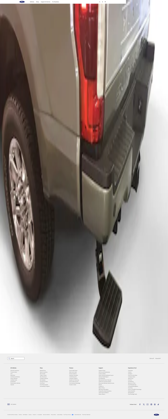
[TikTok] (158, 404)
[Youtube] (147, 404)
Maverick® (158, 358)
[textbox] (15, 358)
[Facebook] (140, 404)
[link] (20, 414)
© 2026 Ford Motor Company (12, 414)
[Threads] (155, 404)
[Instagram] (151, 404)
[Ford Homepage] (156, 415)
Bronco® (152, 358)
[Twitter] (144, 404)
